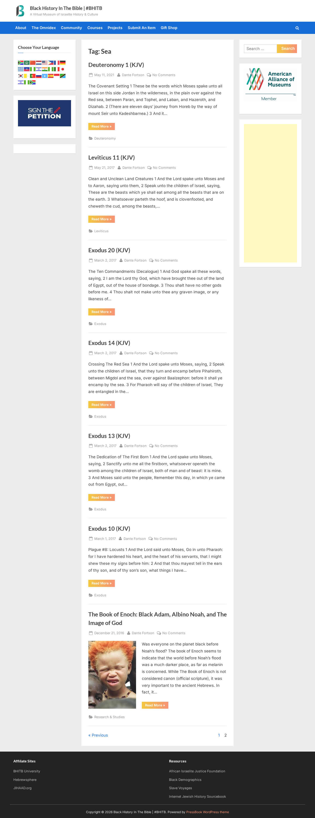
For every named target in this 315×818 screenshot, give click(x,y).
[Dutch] (39, 62)
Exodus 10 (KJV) (109, 528)
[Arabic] (27, 62)
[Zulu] (33, 82)
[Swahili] (63, 75)
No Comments (163, 75)
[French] (57, 62)
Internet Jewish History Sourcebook (197, 796)
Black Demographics (185, 780)
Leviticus (101, 231)
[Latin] (27, 75)
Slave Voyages (180, 788)
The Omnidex (44, 27)
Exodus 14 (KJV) (109, 342)
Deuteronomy (105, 138)
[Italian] (57, 69)
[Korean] (21, 75)
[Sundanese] (57, 75)
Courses (95, 27)
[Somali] (45, 75)
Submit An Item (142, 27)
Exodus (100, 324)
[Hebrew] (39, 69)
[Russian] (39, 75)
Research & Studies (109, 717)
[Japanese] (63, 69)
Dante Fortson (133, 75)
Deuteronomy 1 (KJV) (116, 64)
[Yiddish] (21, 82)
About (20, 27)
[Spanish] (51, 75)
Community (71, 27)
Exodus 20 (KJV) (109, 250)
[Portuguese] (33, 75)
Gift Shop (169, 27)
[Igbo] (51, 69)
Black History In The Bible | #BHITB (66, 8)
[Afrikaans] (21, 62)
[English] (45, 62)
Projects (115, 27)
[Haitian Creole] (27, 69)
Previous (100, 735)
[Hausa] (33, 69)
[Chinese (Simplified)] (33, 62)
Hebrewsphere (24, 780)
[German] (63, 62)
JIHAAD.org (22, 788)
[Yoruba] (27, 82)
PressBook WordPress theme (207, 812)
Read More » (103, 127)
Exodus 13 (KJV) (109, 435)
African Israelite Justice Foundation (197, 771)
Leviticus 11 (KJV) (111, 157)
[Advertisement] (270, 193)
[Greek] (21, 69)
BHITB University (26, 771)
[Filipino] (51, 62)
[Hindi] (45, 69)
